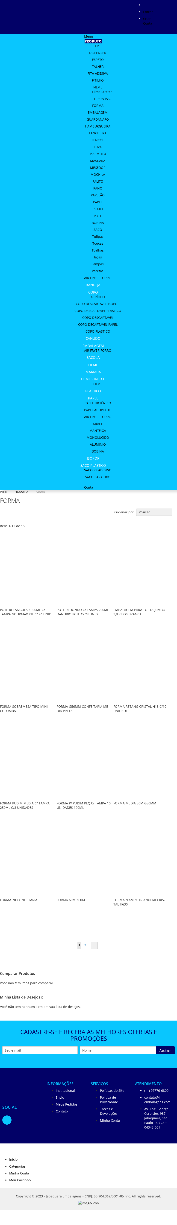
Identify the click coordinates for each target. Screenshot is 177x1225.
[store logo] (21, 1087)
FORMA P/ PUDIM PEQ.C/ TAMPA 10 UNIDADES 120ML (84, 805)
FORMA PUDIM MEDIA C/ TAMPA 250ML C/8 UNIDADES (25, 805)
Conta (88, 487)
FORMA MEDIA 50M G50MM (134, 803)
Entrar (148, 12)
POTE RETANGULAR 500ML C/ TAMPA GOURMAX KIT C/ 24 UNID (25, 612)
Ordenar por (124, 512)
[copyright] (88, 1204)
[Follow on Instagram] (7, 1120)
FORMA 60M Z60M (71, 900)
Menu (88, 36)
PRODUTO (21, 492)
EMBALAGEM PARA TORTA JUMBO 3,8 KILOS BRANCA (139, 612)
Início (3, 492)
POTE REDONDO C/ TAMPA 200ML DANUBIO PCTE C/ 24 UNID (83, 612)
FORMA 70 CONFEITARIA (18, 900)
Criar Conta (147, 21)
